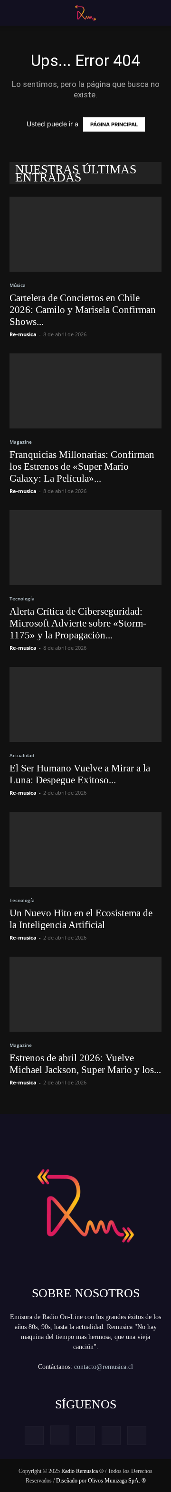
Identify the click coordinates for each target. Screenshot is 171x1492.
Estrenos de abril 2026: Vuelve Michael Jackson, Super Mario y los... (85, 1063)
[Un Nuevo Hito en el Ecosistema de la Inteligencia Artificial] (86, 849)
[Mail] (85, 1435)
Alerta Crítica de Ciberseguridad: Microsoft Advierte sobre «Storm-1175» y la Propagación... (78, 623)
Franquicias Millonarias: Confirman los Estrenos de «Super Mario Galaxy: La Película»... (82, 466)
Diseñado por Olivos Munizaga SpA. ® (101, 1480)
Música (18, 285)
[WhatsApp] (136, 1435)
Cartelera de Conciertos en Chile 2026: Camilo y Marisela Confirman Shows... (83, 309)
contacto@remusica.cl (103, 1366)
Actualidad (22, 755)
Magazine (21, 441)
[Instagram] (59, 1434)
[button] (15, 13)
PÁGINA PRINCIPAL (114, 124)
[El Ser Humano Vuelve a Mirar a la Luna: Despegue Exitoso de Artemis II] (86, 704)
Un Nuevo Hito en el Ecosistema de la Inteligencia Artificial (81, 919)
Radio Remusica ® (82, 1471)
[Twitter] (111, 1435)
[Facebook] (34, 1435)
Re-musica (23, 334)
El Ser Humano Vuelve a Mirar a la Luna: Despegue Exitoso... (80, 774)
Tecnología (22, 598)
